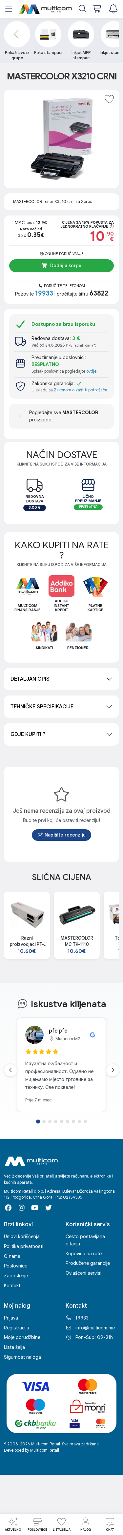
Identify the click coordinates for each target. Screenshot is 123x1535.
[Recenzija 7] (73, 1121)
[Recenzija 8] (79, 1121)
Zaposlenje (16, 1276)
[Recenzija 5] (61, 1121)
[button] (8, 9)
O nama (12, 1256)
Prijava (11, 1318)
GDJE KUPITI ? (28, 734)
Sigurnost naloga (22, 1357)
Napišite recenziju (65, 835)
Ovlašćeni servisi (83, 1273)
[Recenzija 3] (49, 1121)
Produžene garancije (88, 1263)
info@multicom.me (95, 1328)
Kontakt (12, 1286)
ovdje (91, 371)
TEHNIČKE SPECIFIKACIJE (41, 706)
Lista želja (14, 1347)
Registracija (16, 1328)
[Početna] (45, 9)
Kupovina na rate (84, 1254)
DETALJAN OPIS (30, 679)
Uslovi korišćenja (22, 1236)
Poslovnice (15, 1266)
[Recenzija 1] (38, 1121)
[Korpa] (97, 9)
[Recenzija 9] (85, 1121)
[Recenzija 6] (67, 1121)
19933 (82, 1318)
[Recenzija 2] (44, 1121)
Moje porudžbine (22, 1337)
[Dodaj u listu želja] (109, 99)
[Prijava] (113, 9)
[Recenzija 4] (55, 1121)
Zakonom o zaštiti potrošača (80, 390)
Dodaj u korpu (65, 266)
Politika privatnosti (23, 1246)
